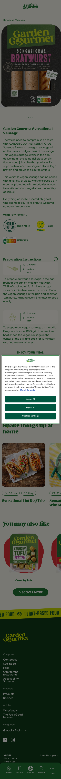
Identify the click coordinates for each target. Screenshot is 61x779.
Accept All (31, 399)
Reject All (30, 407)
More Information (28, 390)
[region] (30, 389)
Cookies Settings (30, 416)
